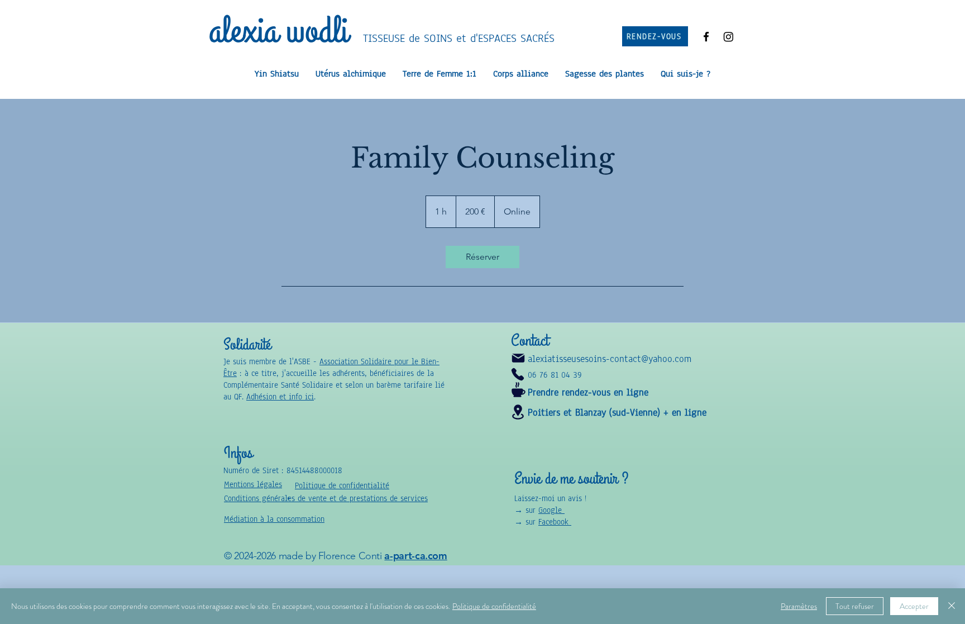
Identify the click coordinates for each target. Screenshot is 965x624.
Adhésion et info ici (280, 397)
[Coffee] (518, 389)
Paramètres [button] (799, 606)
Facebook (554, 522)
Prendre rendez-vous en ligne (588, 392)
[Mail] (518, 358)
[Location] (517, 412)
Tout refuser (854, 606)
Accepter (914, 606)
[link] (482, 257)
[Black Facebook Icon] (706, 36)
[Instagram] (728, 36)
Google (551, 510)
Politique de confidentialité (494, 606)
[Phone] (517, 374)
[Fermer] (951, 606)
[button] (274, 519)
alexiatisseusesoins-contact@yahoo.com (609, 359)
